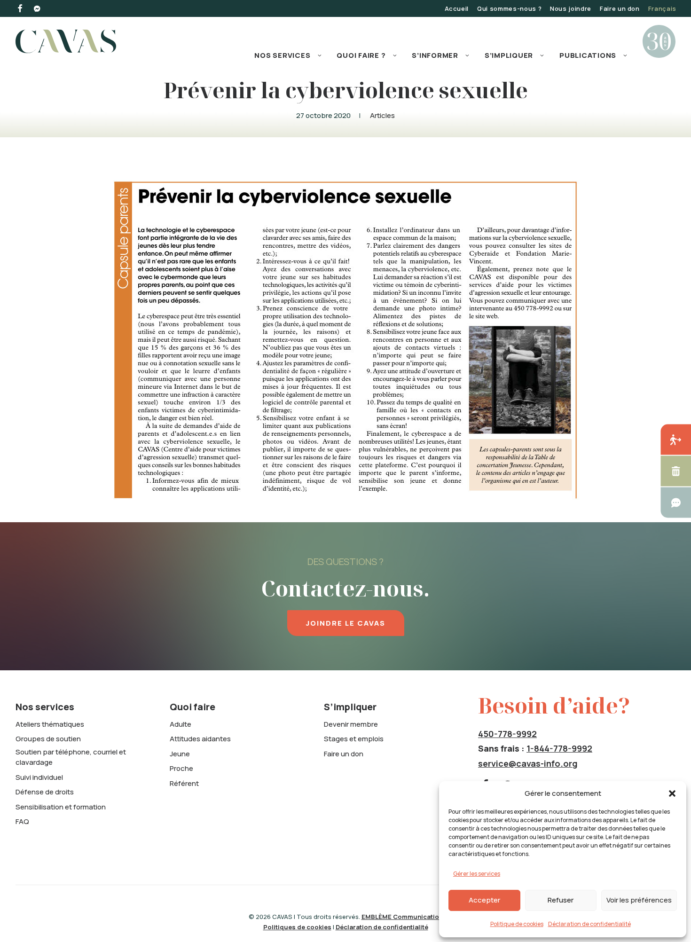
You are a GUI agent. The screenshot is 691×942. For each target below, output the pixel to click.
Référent (184, 783)
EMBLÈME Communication (402, 916)
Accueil (457, 8)
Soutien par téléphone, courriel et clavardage (71, 757)
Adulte (180, 724)
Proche (181, 768)
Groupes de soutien (48, 739)
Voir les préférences (639, 900)
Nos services (282, 55)
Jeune (180, 754)
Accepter (484, 900)
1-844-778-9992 (559, 748)
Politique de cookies (516, 924)
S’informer (435, 55)
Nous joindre (570, 8)
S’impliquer (509, 55)
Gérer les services (476, 874)
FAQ (22, 821)
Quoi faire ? (361, 55)
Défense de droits (45, 792)
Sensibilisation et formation (61, 807)
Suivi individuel (39, 777)
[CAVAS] (66, 41)
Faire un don (620, 8)
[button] (672, 793)
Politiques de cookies (297, 927)
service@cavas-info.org (528, 763)
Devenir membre (351, 724)
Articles (382, 115)
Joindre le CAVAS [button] (345, 623)
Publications (587, 55)
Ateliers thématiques (50, 724)
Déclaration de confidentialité (589, 924)
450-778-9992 (507, 733)
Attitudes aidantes (200, 739)
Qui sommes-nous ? (509, 8)
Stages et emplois (354, 739)
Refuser (560, 900)
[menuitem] (456, 8)
